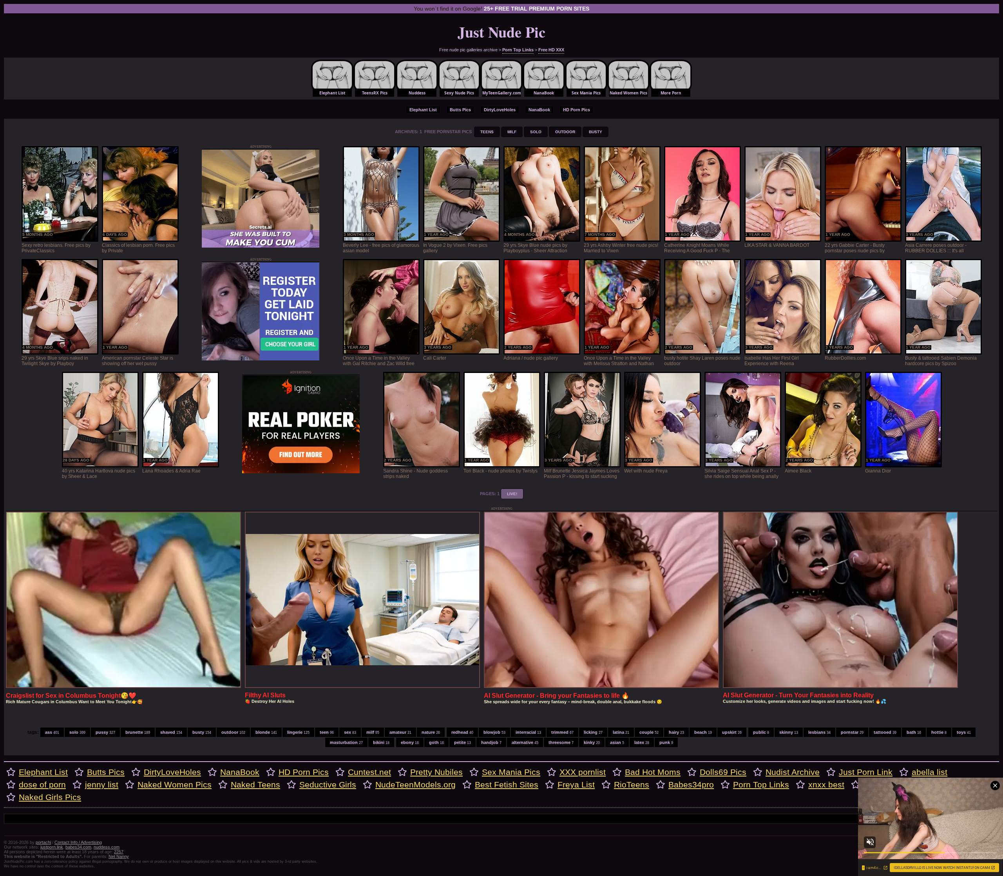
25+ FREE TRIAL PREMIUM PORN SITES (536, 8)
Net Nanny (119, 856)
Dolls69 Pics (723, 771)
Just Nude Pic (501, 32)
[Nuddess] (417, 78)
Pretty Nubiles (436, 771)
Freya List (576, 784)
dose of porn (42, 784)
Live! (512, 494)
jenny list (101, 784)
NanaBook (539, 109)
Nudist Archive (793, 771)
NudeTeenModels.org (415, 784)
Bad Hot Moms (653, 771)
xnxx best (826, 784)
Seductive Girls (327, 784)
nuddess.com (106, 847)
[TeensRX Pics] (374, 78)
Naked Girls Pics (50, 797)
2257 (118, 851)
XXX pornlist (582, 771)
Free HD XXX (551, 49)
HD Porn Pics (576, 109)
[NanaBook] (544, 78)
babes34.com (78, 847)
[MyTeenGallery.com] (501, 78)
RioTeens (631, 784)
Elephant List (423, 109)
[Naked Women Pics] (628, 78)
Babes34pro (691, 784)
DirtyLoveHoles (500, 109)
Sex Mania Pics (511, 771)
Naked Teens (255, 784)
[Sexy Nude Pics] (459, 78)
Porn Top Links (518, 49)
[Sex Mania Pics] (586, 78)
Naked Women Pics (175, 784)
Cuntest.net (369, 771)
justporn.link (51, 847)
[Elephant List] (332, 78)
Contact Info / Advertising (78, 842)
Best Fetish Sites (506, 784)
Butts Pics (460, 109)
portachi (43, 842)
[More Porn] (671, 78)
